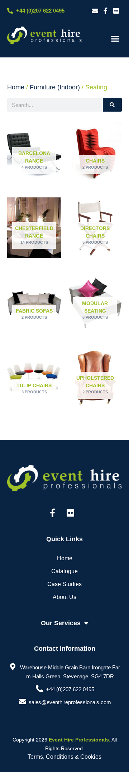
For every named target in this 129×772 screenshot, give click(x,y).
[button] (115, 39)
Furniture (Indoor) (55, 87)
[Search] (112, 105)
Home (15, 87)
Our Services (61, 623)
